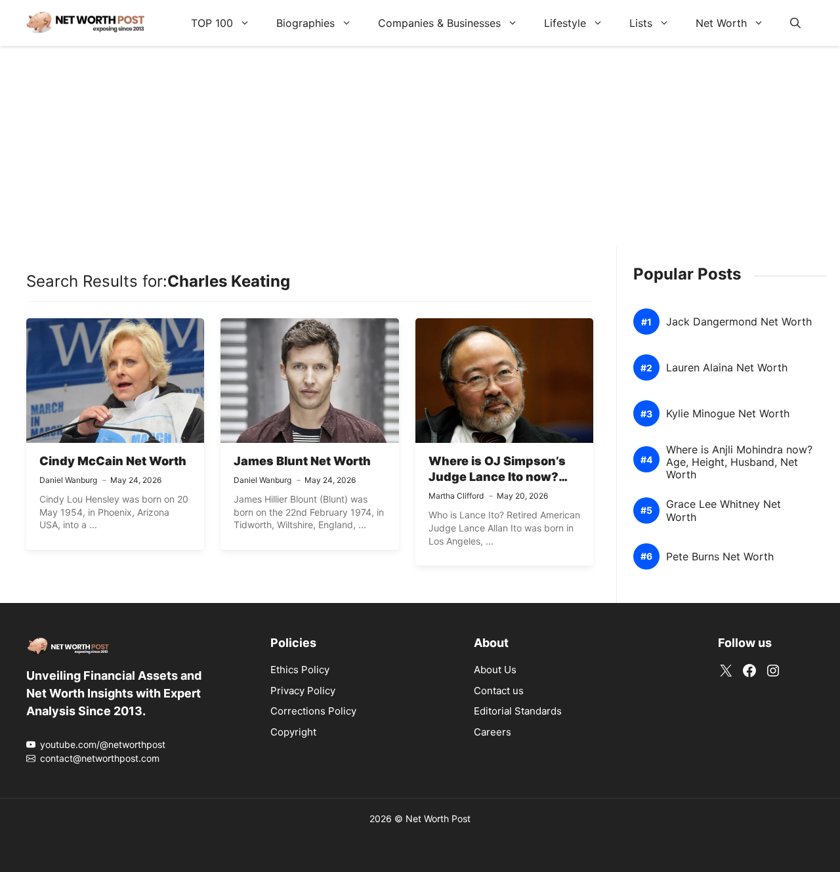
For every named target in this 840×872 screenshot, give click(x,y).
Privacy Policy (302, 690)
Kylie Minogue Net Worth (727, 413)
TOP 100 (212, 23)
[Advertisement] (420, 154)
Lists (640, 23)
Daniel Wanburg (68, 480)
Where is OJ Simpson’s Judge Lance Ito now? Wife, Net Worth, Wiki (497, 477)
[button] (795, 23)
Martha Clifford (456, 496)
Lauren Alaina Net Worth (727, 368)
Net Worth (721, 23)
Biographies (305, 23)
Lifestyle (565, 23)
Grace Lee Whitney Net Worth (723, 510)
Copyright (293, 732)
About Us (495, 669)
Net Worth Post (438, 818)
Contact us (499, 690)
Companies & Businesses (439, 23)
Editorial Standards (518, 711)
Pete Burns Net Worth (720, 556)
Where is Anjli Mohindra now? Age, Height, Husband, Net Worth (739, 462)
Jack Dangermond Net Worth (739, 322)
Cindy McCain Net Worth (112, 461)
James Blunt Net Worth (302, 461)
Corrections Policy (313, 711)
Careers (492, 732)
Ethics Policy (299, 669)
